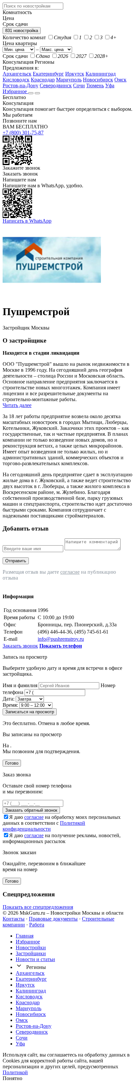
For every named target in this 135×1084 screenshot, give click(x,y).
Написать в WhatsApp (27, 221)
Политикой (15, 1072)
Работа (36, 924)
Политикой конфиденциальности (44, 826)
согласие (70, 572)
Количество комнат (24, 37)
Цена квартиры (20, 43)
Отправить (15, 560)
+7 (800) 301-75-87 (23, 132)
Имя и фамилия (20, 685)
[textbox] (33, 6)
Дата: (8, 699)
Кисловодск (16, 79)
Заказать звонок (20, 174)
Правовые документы (53, 919)
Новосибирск (98, 79)
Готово (11, 763)
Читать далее (17, 405)
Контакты (14, 919)
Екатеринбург (48, 73)
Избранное (15, 91)
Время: (10, 705)
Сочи (79, 85)
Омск (120, 79)
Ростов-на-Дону (20, 85)
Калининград (101, 73)
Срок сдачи (15, 56)
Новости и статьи (35, 959)
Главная (24, 936)
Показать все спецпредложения (38, 907)
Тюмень (95, 85)
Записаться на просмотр (29, 711)
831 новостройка (21, 30)
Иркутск (74, 73)
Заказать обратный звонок (31, 810)
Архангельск (17, 73)
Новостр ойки (31, 947)
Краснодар (43, 79)
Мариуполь (69, 79)
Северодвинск (56, 85)
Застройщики (31, 953)
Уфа (109, 85)
